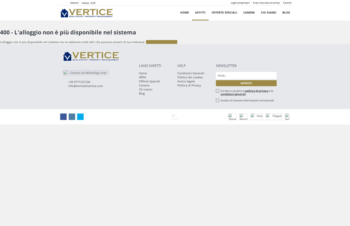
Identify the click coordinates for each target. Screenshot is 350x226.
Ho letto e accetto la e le (247, 92)
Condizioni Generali (190, 73)
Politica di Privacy (189, 85)
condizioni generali (233, 94)
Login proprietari (240, 2)
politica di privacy (256, 91)
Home (184, 12)
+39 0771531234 (79, 82)
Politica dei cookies (190, 77)
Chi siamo (268, 12)
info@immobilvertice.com (85, 86)
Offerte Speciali (224, 12)
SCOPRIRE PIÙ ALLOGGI (161, 42)
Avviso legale (186, 81)
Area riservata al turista (266, 2)
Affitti (200, 12)
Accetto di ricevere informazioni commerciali (247, 100)
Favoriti (287, 2)
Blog (286, 12)
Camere (249, 12)
